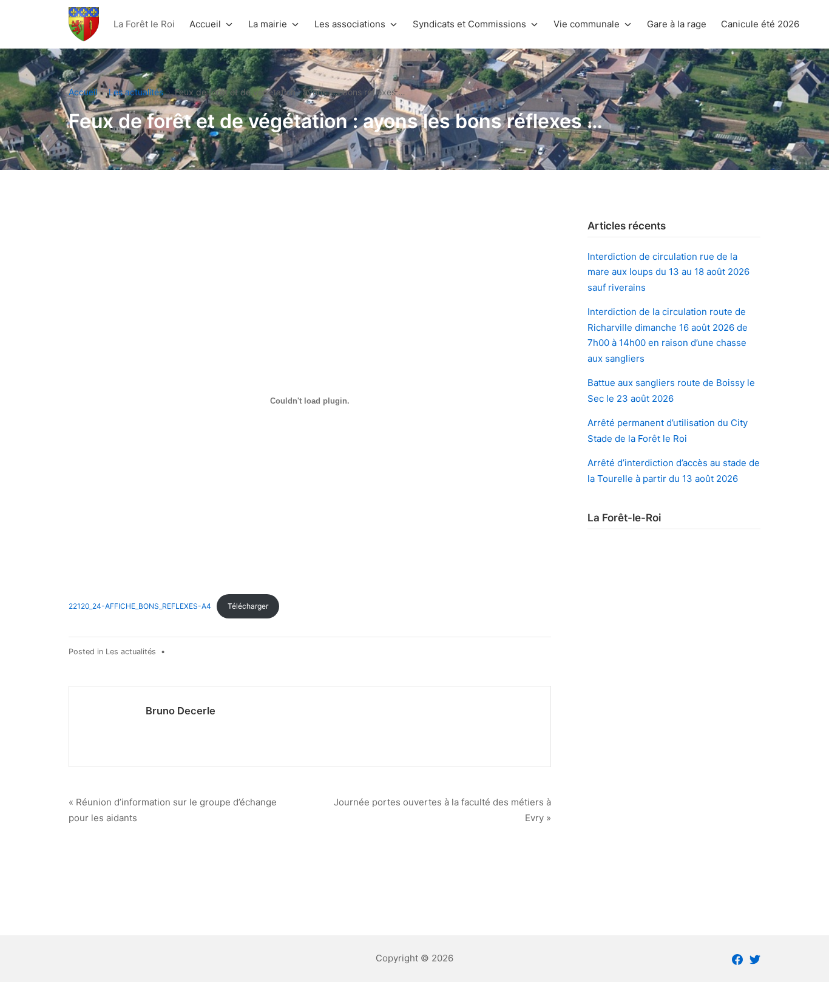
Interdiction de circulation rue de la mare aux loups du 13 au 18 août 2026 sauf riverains (668, 272)
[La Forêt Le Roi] (84, 24)
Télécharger (248, 606)
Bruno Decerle (180, 711)
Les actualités (131, 651)
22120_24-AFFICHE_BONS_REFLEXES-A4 (140, 606)
